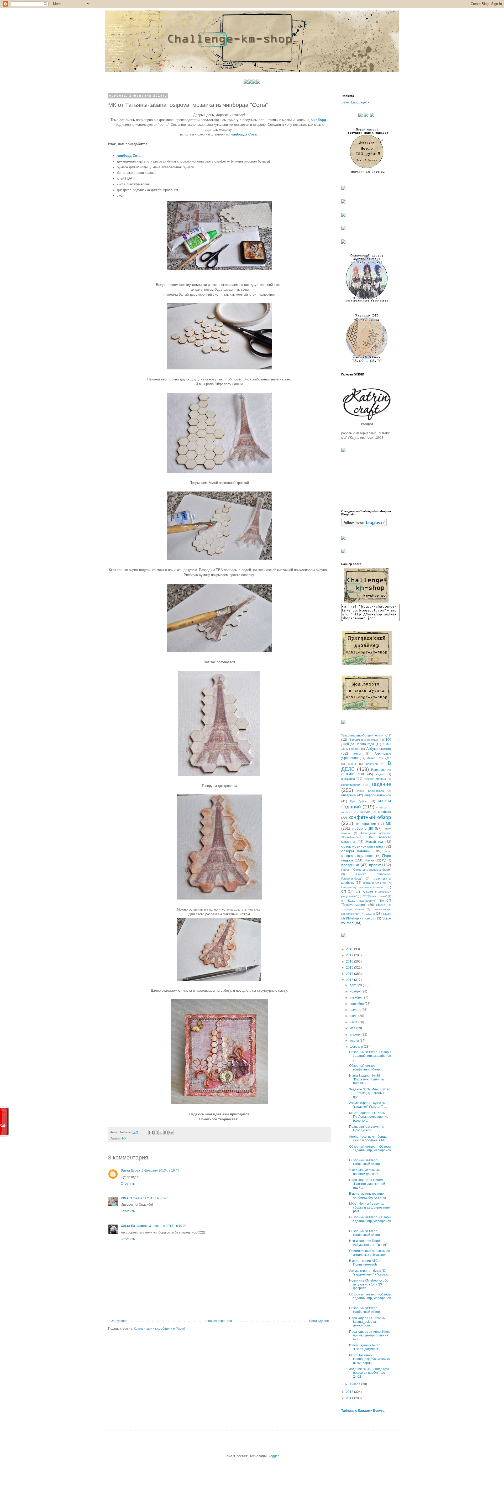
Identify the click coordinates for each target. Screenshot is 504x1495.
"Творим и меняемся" (364, 739)
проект (375, 865)
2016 (350, 961)
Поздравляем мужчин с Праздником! (366, 1128)
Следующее (118, 1321)
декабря (356, 985)
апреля (355, 1034)
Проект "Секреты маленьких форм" (366, 869)
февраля (357, 1046)
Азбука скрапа (378, 748)
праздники (350, 865)
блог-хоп (372, 763)
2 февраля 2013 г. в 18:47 (160, 1170)
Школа (370, 914)
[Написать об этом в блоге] (156, 1132)
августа (355, 1010)
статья (380, 904)
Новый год (374, 842)
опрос (387, 851)
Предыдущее (319, 1321)
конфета (384, 812)
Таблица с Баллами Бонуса (363, 1411)
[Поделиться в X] (161, 1132)
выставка (348, 779)
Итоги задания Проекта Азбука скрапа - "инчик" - (369, 1242)
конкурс (365, 811)
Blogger (273, 1456)
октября (356, 997)
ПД (384, 860)
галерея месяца (375, 778)
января (355, 1384)
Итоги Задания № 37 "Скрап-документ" (364, 1347)
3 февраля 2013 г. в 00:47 (149, 1198)
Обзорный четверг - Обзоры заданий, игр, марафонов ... (370, 1056)
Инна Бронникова (370, 790)
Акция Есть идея (379, 758)
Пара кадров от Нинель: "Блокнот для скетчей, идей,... (367, 1183)
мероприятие (366, 824)
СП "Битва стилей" (375, 896)
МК (124, 1138)
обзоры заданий (355, 851)
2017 (350, 955)
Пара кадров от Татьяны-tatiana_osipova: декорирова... (368, 1321)
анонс (352, 763)
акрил (357, 753)
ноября (355, 991)
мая (353, 1028)
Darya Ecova (130, 1170)
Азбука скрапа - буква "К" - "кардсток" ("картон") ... (368, 1105)
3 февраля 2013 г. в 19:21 (168, 1226)
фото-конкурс (382, 909)
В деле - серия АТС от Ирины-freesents (365, 1262)
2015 (350, 967)
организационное (359, 856)
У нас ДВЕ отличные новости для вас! (364, 1172)
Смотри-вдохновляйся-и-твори (362, 887)
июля (354, 1016)
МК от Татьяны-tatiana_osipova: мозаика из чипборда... (369, 1359)
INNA (125, 1198)
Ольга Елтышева (134, 1226)
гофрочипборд (350, 784)
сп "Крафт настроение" (358, 900)
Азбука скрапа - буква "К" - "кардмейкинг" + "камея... (369, 1272)
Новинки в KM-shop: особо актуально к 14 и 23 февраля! (368, 1284)
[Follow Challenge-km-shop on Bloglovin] (364, 525)
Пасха (369, 860)
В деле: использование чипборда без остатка (367, 1195)
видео (380, 774)
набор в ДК (362, 828)
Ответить (128, 1183)
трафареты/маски (352, 909)
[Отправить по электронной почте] (151, 1132)
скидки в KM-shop (375, 882)
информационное (377, 795)
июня (354, 1022)
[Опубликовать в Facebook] (166, 1132)
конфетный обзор (370, 817)
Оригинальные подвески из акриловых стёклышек (369, 1252)
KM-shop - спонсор (360, 918)
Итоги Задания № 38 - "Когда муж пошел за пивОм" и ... (366, 1079)
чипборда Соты (244, 134)
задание (381, 784)
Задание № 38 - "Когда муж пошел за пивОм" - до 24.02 (369, 1372)
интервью (348, 795)
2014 (350, 974)
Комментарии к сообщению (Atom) (159, 1328)
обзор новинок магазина (362, 846)
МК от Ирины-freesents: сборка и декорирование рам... (369, 1207)
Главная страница (218, 1321)
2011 (350, 1398)
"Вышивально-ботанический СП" (366, 735)
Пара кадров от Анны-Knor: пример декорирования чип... (369, 1335)
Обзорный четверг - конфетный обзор (364, 1067)
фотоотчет (353, 913)
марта (355, 1040)
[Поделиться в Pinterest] (171, 1132)
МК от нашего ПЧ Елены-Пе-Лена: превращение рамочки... (368, 1116)
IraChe (386, 913)
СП (343, 891)
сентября (357, 1004)
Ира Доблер (359, 801)
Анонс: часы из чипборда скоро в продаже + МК (368, 1138)
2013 (350, 980)
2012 (350, 1392)
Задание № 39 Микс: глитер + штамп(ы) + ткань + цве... (369, 1093)
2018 (350, 949)
